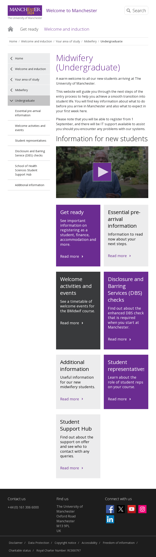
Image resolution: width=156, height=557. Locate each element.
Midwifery (90, 41)
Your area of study (68, 41)
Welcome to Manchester (71, 10)
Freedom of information (119, 543)
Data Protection (38, 543)
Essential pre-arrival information (28, 113)
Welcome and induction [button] (66, 29)
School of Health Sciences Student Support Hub (26, 170)
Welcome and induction (36, 41)
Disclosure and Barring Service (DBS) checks (30, 153)
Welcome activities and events (30, 128)
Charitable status (20, 550)
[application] (102, 172)
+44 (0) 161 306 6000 (23, 507)
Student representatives (30, 140)
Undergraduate (111, 41)
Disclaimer (16, 543)
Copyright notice (65, 543)
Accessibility (89, 543)
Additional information (29, 185)
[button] (102, 172)
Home (10, 29)
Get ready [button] (29, 29)
